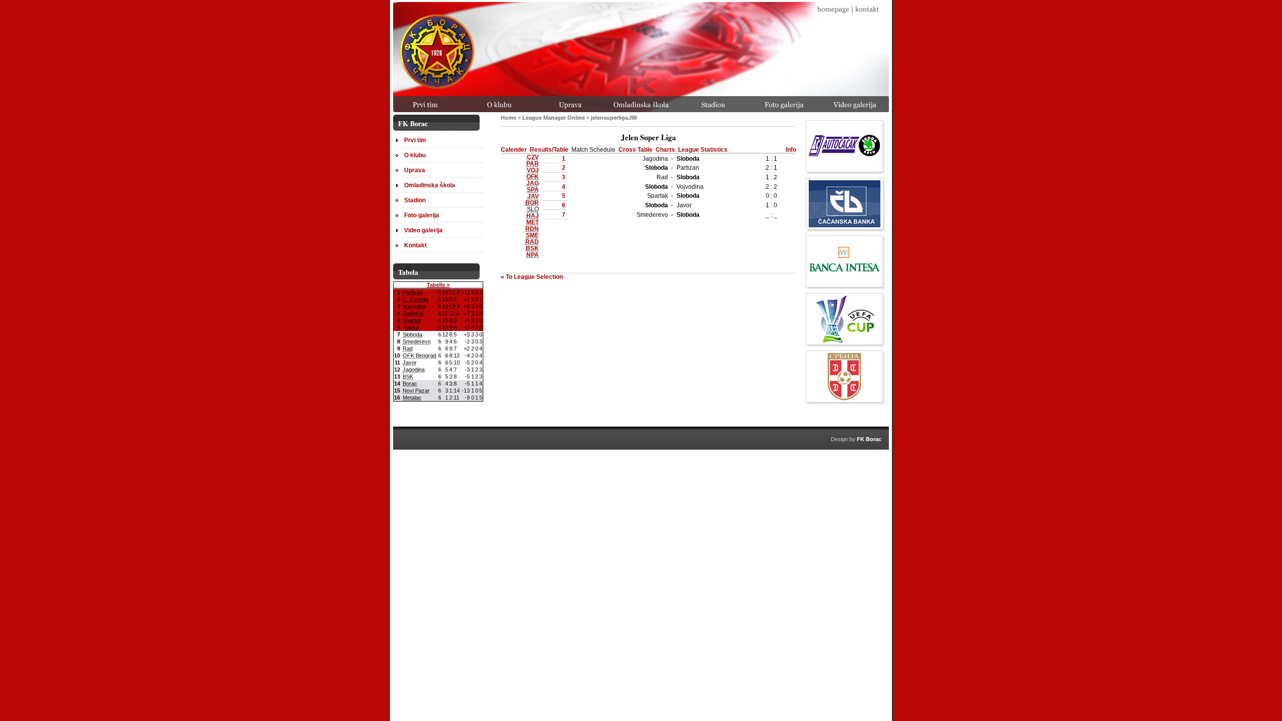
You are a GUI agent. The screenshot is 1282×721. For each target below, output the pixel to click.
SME (532, 235)
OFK (532, 176)
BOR (532, 202)
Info (791, 149)
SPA (533, 189)
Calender (514, 149)
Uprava (414, 170)
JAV (533, 196)
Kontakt (415, 245)
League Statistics (703, 149)
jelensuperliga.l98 (614, 118)
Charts (665, 149)
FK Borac (869, 439)
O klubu (415, 155)
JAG (532, 183)
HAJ (532, 215)
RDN (532, 228)
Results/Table (549, 149)
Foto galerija (421, 215)
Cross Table (635, 149)
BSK (532, 248)
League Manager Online (553, 118)
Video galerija (423, 230)
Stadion (415, 200)
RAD (532, 241)
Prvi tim (415, 140)
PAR (532, 163)
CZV (533, 157)
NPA (532, 254)
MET (532, 222)
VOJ (533, 170)
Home (508, 118)
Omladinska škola (429, 185)
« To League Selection (532, 276)
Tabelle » (438, 285)
